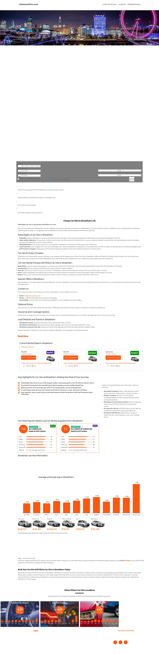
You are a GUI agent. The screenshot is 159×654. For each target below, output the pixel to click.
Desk (21, 439)
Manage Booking (134, 4)
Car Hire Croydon (59, 603)
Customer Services (109, 4)
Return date (22, 173)
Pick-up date (22, 168)
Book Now (23, 336)
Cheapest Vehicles (27, 347)
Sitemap (21, 643)
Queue (21, 450)
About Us (21, 634)
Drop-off (22, 447)
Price (21, 442)
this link (127, 560)
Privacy (20, 641)
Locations (122, 4)
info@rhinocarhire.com (127, 635)
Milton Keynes (99, 603)
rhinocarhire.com (28, 4)
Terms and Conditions (25, 645)
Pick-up (20, 163)
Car (20, 437)
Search (131, 179)
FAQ (19, 636)
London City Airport (20, 603)
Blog (19, 639)
